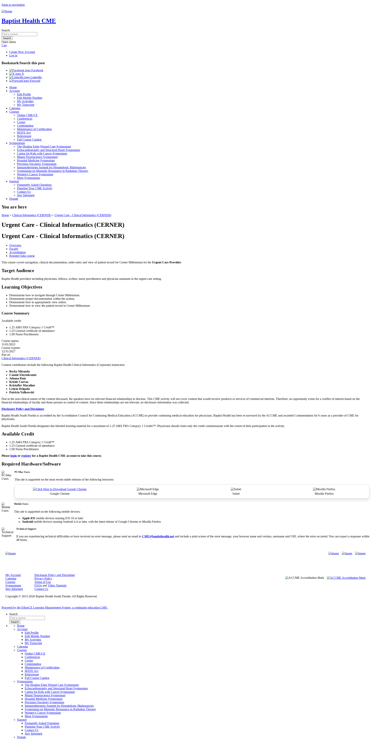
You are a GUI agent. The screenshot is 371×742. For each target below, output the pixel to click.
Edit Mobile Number (29, 97)
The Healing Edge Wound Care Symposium (44, 146)
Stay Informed (25, 195)
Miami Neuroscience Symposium (37, 157)
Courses (14, 111)
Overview (15, 245)
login (13, 455)
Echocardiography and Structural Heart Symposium (48, 150)
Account (14, 90)
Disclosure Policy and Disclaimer (54, 575)
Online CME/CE (27, 115)
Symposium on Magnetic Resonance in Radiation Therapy (52, 170)
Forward (34, 80)
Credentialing (25, 125)
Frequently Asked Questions (34, 184)
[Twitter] (347, 553)
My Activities (25, 101)
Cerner (21, 122)
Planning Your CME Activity (34, 188)
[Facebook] (333, 553)
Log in (13, 55)
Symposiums (17, 143)
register (26, 455)
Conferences (24, 118)
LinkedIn (36, 77)
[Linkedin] (360, 553)
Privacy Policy (43, 578)
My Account (13, 575)
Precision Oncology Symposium (36, 164)
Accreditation (17, 252)
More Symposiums (28, 177)
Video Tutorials (57, 585)
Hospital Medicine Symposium (36, 160)
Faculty (13, 248)
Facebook (37, 70)
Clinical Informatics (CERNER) (31, 215)
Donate (13, 198)
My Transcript (25, 104)
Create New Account (22, 52)
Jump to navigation (13, 4)
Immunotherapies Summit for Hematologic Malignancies (51, 167)
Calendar (14, 108)
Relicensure (24, 136)
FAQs (38, 585)
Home (13, 87)
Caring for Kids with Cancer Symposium (42, 153)
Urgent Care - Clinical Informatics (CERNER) (82, 215)
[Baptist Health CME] (10, 553)
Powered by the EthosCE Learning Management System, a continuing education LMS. (55, 607)
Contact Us (24, 191)
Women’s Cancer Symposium (35, 174)
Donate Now (173, 553)
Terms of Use (42, 582)
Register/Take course (22, 255)
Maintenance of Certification (34, 129)
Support (14, 181)
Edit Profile (24, 94)
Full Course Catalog (29, 139)
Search (6, 30)
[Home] (7, 11)
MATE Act (24, 132)
